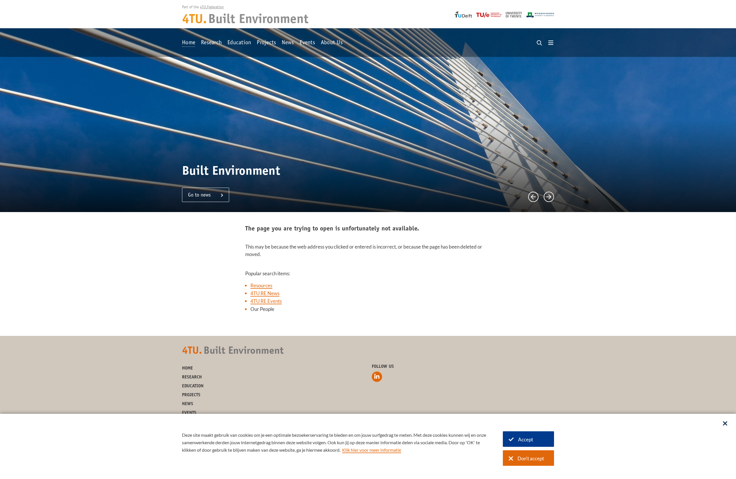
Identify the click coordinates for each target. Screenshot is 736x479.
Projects (266, 43)
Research (211, 43)
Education (239, 43)
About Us (332, 43)
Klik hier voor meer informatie (371, 450)
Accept (525, 439)
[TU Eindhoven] (489, 15)
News (288, 43)
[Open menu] (551, 43)
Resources (261, 285)
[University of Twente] (514, 15)
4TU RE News (264, 293)
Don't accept (531, 458)
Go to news (199, 195)
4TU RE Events (266, 301)
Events (307, 43)
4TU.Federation (212, 7)
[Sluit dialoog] (725, 424)
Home (188, 43)
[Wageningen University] (540, 15)
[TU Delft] (463, 14)
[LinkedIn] (377, 377)
